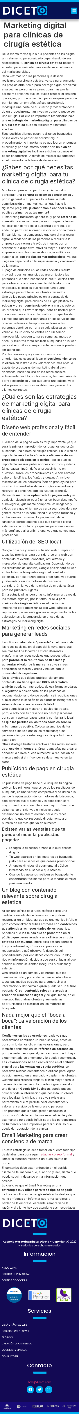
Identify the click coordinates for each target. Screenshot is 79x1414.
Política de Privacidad (16, 1274)
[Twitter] (39, 1389)
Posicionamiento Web (16, 1331)
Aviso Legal (9, 1267)
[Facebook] (30, 1389)
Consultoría (10, 1356)
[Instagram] (48, 1389)
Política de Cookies (14, 1280)
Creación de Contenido (17, 1343)
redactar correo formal (56, 1154)
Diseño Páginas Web (14, 1325)
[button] (74, 11)
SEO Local (8, 1337)
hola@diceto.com (39, 1382)
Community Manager (15, 1350)
